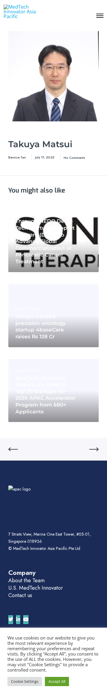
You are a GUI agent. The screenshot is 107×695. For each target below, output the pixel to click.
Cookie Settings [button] (24, 681)
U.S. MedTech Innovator (35, 588)
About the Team (26, 580)
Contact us (20, 595)
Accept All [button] (56, 681)
